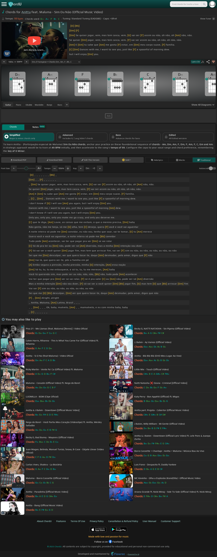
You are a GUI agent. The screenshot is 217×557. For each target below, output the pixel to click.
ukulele (29, 105)
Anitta (26, 12)
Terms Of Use (78, 521)
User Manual (149, 521)
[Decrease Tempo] (3, 62)
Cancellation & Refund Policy (123, 521)
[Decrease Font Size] (14, 168)
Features (61, 521)
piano (18, 105)
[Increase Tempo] (26, 62)
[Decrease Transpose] (81, 168)
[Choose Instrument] (67, 104)
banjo (49, 105)
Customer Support (170, 521)
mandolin (39, 105)
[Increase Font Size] (39, 168)
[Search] (204, 4)
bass (60, 105)
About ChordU (44, 521)
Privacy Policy (96, 521)
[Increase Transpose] (100, 168)
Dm (90, 168)
